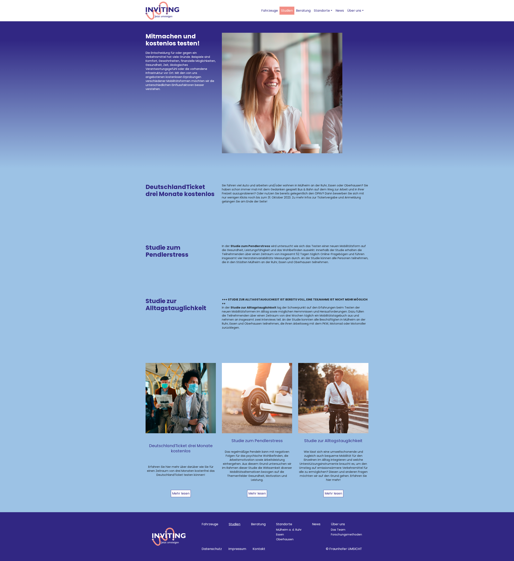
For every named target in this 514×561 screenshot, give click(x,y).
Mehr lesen (181, 493)
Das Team (338, 530)
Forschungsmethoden (346, 534)
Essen (280, 534)
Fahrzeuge (269, 10)
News (340, 10)
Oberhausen (285, 539)
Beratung (303, 10)
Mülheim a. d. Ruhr (289, 530)
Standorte (322, 10)
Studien (287, 10)
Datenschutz (212, 549)
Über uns (354, 10)
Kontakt (259, 549)
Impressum (237, 549)
